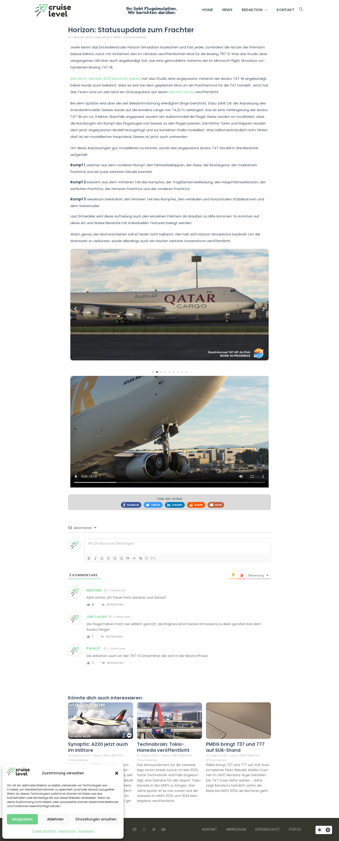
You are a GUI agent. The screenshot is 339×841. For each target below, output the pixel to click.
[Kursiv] (95, 558)
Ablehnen (55, 819)
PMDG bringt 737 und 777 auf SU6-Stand (235, 747)
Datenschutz (67, 831)
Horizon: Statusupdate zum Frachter (131, 30)
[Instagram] (144, 829)
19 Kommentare (78, 760)
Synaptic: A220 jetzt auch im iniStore (98, 747)
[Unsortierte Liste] (121, 558)
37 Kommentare (216, 760)
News (227, 9)
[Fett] (89, 558)
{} (146, 558)
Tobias (96, 755)
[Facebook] (134, 829)
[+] (153, 558)
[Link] (140, 558)
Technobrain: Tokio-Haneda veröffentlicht (163, 747)
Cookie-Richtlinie (44, 831)
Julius (234, 755)
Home (207, 9)
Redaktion (252, 9)
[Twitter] (154, 829)
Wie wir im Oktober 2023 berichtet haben (105, 78)
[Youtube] (163, 829)
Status (295, 829)
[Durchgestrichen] (108, 558)
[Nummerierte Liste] (115, 558)
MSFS (117, 37)
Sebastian (102, 37)
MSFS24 (117, 755)
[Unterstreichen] (102, 558)
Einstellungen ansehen (96, 819)
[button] (116, 773)
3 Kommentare (135, 37)
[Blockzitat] (128, 558)
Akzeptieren (22, 819)
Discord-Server (181, 91)
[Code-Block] (134, 558)
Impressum (86, 831)
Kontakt (285, 9)
